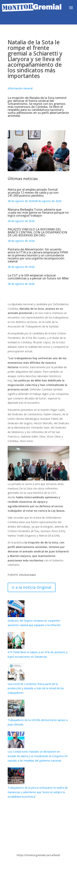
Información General (20, 88)
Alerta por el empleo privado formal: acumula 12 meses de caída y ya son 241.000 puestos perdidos (33, 192)
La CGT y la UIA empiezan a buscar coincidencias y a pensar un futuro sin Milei (38, 276)
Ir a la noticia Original (31, 587)
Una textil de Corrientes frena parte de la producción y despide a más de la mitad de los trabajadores (36, 688)
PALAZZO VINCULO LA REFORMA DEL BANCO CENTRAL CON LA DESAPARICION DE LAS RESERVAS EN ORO (37, 232)
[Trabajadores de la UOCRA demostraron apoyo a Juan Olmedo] (16, 715)
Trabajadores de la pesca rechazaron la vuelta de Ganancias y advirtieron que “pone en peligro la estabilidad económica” (38, 792)
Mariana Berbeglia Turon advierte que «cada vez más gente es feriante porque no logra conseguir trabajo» (38, 212)
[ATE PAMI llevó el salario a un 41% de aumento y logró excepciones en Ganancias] (16, 647)
